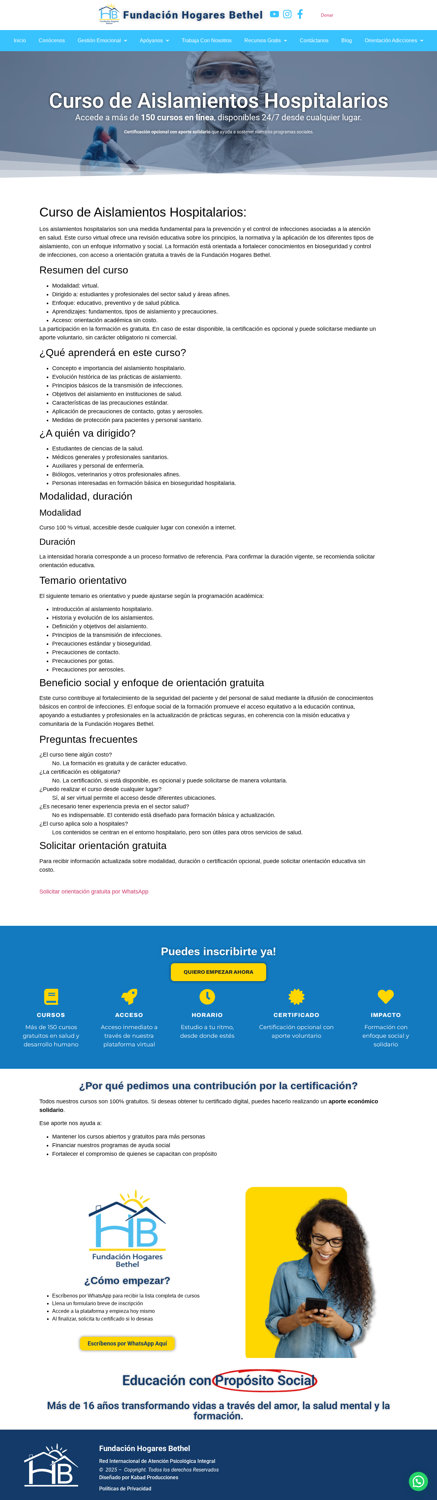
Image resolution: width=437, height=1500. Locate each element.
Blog (346, 40)
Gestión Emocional (99, 40)
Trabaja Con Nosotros (207, 40)
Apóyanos (151, 40)
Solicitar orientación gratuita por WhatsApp (93, 891)
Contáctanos (314, 40)
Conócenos (52, 40)
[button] (102, 40)
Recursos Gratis (262, 40)
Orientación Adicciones (391, 40)
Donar (327, 15)
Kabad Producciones (154, 1477)
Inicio (20, 40)
